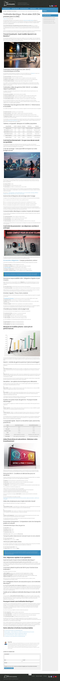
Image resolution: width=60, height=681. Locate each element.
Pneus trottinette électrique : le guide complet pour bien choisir (15, 634)
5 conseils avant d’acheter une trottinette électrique (13, 630)
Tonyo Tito (5, 18)
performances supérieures (12, 120)
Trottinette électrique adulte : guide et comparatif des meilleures (15, 633)
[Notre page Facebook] (52, 6)
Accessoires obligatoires (11, 260)
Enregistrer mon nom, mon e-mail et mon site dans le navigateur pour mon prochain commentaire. (20, 666)
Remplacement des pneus (9, 298)
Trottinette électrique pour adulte (49, 17)
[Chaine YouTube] (56, 6)
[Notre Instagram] (54, 6)
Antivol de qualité (7, 267)
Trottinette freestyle (15, 8)
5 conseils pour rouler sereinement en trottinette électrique (14, 636)
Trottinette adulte (6, 8)
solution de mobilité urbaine (28, 20)
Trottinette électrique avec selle (48, 21)
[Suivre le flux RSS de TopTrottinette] (50, 6)
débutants (33, 73)
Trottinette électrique (24, 8)
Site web (5, 662)
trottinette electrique (11, 11)
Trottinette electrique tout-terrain (49, 19)
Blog (39, 8)
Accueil (4, 11)
